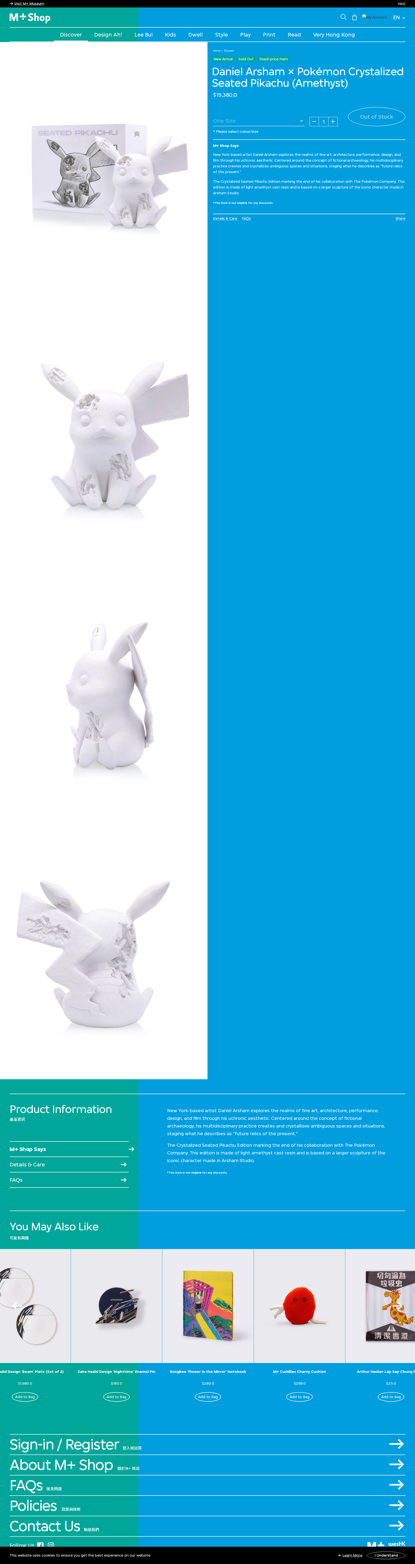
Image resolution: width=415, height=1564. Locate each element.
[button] (374, 16)
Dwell (195, 34)
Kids (170, 34)
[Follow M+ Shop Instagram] (51, 1545)
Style (221, 34)
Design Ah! (108, 34)
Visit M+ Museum (29, 3)
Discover (71, 34)
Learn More (352, 1555)
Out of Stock (376, 116)
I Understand (386, 1555)
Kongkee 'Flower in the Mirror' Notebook (208, 1372)
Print (269, 34)
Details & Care (225, 218)
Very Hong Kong (334, 34)
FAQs (246, 218)
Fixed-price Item (273, 59)
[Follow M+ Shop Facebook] (40, 1545)
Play (245, 34)
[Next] (397, 1306)
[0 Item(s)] (354, 16)
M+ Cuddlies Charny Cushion (299, 1372)
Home (216, 50)
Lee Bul (143, 34)
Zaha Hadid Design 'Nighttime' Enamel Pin (116, 1372)
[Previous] (17, 1306)
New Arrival (223, 59)
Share (400, 218)
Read (294, 34)
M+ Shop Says (28, 1149)
